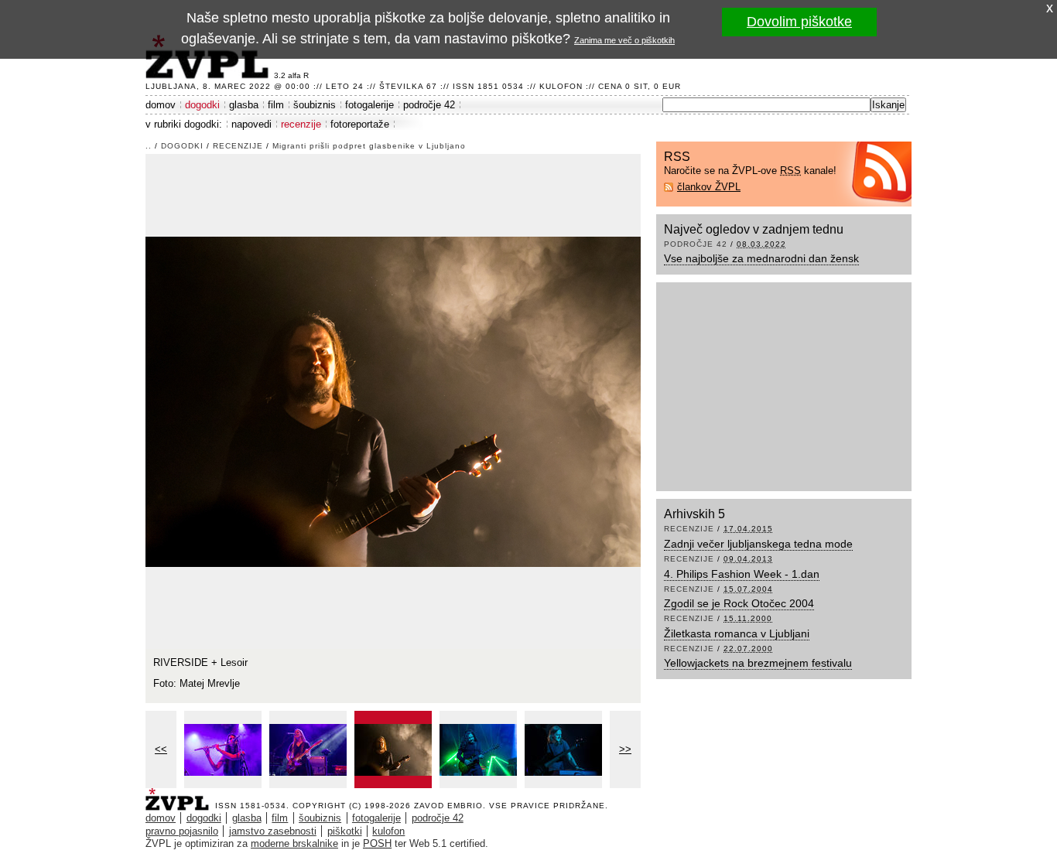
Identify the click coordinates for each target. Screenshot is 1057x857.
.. (148, 146)
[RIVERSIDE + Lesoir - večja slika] (223, 749)
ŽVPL (180, 794)
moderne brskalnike (294, 843)
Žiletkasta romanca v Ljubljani (736, 633)
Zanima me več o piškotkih (624, 40)
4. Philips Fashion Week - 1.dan (741, 574)
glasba (243, 105)
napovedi (251, 124)
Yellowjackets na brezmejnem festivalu (758, 663)
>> (625, 749)
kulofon (388, 831)
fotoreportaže (359, 124)
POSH (377, 843)
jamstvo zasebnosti (272, 831)
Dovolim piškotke (799, 21)
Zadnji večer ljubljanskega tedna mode (758, 544)
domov (160, 105)
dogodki (202, 105)
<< (161, 749)
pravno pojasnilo (181, 831)
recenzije (301, 124)
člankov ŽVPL (709, 187)
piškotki (344, 831)
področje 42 (429, 105)
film (276, 105)
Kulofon (561, 86)
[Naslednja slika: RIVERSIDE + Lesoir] (393, 400)
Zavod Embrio (448, 805)
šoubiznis (314, 105)
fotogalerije (369, 105)
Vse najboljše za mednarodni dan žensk (761, 258)
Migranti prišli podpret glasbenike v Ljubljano (369, 146)
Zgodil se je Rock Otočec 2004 (739, 603)
